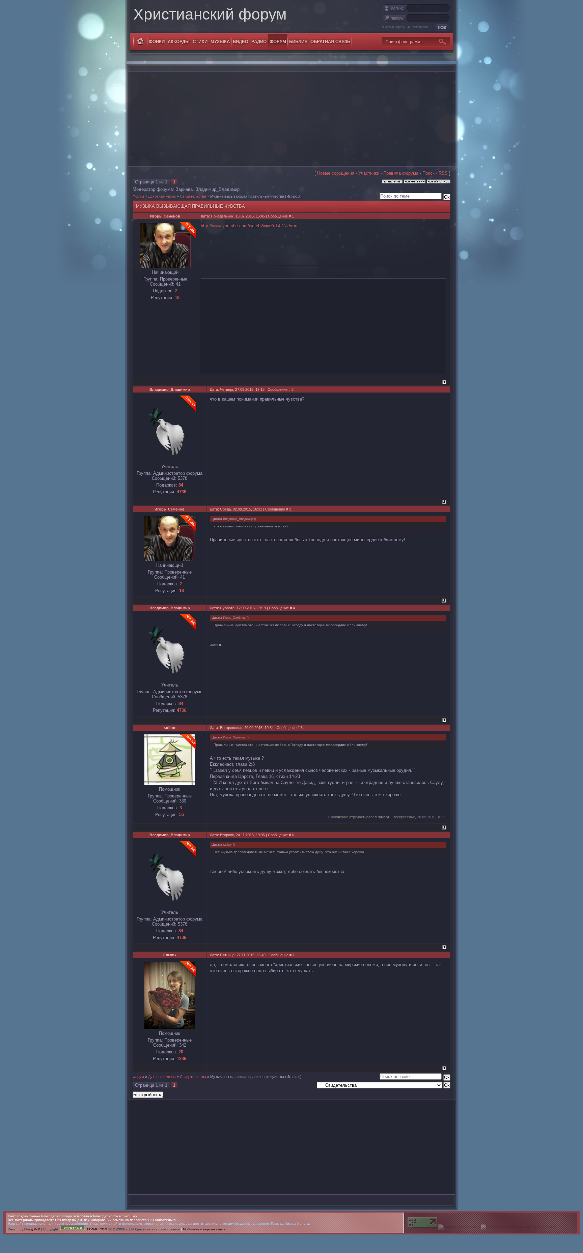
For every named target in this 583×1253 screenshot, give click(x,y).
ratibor (169, 728)
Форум (138, 196)
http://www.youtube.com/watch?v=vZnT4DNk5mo (249, 225)
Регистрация (419, 27)
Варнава (184, 189)
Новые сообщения (335, 173)
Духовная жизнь (162, 196)
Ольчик (169, 955)
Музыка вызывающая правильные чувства (247, 196)
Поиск (428, 173)
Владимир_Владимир (217, 189)
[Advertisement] (291, 119)
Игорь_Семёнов (165, 216)
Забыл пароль (395, 27)
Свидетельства (193, 196)
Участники (368, 173)
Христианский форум (210, 14)
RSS (443, 173)
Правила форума (400, 173)
